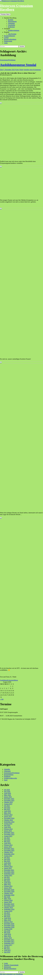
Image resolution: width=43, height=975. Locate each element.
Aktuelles (7, 769)
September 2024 (9, 822)
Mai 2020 (7, 897)
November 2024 (9, 818)
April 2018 (7, 934)
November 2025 (9, 800)
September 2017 (9, 943)
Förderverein (8, 41)
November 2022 (9, 850)
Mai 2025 (7, 809)
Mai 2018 (7, 932)
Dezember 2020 (9, 890)
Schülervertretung (13, 30)
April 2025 (7, 811)
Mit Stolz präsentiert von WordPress (11, 974)
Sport (5, 780)
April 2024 (7, 827)
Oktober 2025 (8, 802)
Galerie (6, 37)
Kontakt (10, 20)
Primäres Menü (5, 14)
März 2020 (7, 898)
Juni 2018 (7, 931)
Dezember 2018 (9, 923)
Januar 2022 (8, 868)
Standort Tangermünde (11, 965)
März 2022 (7, 865)
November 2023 (9, 834)
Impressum (7, 967)
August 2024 (8, 823)
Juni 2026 (7, 791)
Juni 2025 (7, 807)
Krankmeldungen (9, 36)
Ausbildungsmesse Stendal (18, 65)
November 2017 (9, 941)
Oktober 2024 (8, 820)
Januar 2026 (8, 797)
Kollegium (11, 27)
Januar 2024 (8, 831)
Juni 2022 (7, 859)
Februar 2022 (8, 866)
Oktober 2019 (8, 907)
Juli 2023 (7, 838)
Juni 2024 (7, 825)
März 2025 (7, 813)
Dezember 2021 (9, 870)
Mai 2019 (7, 916)
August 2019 (8, 911)
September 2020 (9, 895)
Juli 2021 (7, 877)
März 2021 (7, 884)
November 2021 (9, 872)
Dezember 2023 (9, 832)
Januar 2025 (8, 816)
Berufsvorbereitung (10, 39)
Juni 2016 (7, 952)
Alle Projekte (12, 34)
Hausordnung (12, 21)
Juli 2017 (7, 947)
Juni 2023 (7, 840)
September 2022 (9, 854)
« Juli (1, 699)
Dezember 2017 (9, 939)
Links (6, 43)
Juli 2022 (7, 857)
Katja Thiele (19, 70)
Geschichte (11, 25)
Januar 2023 (8, 847)
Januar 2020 (8, 902)
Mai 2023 (7, 841)
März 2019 (7, 920)
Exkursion (10, 680)
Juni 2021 (7, 879)
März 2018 (7, 936)
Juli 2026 (7, 790)
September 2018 (9, 927)
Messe (16, 680)
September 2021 (9, 873)
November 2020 (9, 891)
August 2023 (8, 836)
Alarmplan (11, 23)
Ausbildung (3, 680)
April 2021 (7, 882)
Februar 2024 (8, 829)
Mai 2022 (7, 861)
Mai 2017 (7, 948)
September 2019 (9, 909)
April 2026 (7, 793)
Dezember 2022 (9, 848)
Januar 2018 (8, 938)
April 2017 (7, 950)
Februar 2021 (8, 886)
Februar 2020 (8, 900)
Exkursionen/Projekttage (8, 60)
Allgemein (7, 771)
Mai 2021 (7, 881)
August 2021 (8, 875)
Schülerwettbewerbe (10, 778)
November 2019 (9, 906)
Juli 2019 (7, 913)
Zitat (1, 70)
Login (6, 963)
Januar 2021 (8, 888)
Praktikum (7, 776)
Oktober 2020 (8, 893)
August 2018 (8, 929)
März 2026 (7, 795)
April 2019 (7, 918)
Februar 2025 (8, 815)
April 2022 (7, 863)
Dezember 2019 (9, 904)
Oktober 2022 (8, 852)
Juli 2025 (7, 806)
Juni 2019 (7, 914)
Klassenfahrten (8, 774)
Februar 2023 (8, 845)
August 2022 (8, 856)
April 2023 (7, 843)
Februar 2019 (8, 922)
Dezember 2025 (9, 798)
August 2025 (8, 804)
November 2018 (9, 925)
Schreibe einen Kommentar (32, 70)
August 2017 (8, 945)
